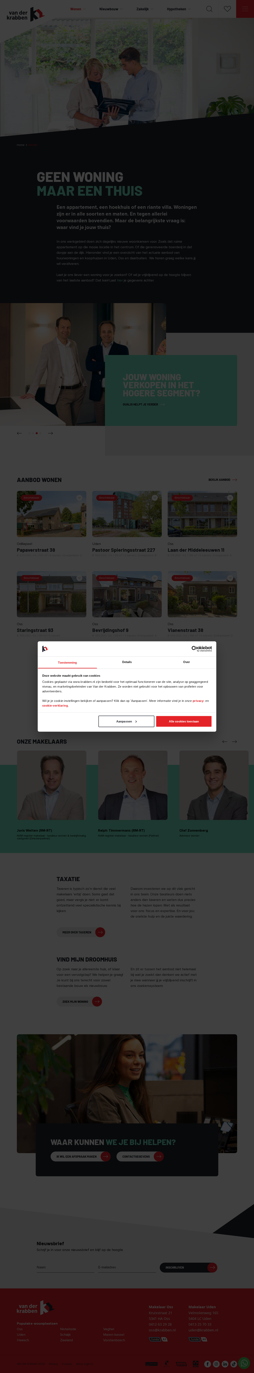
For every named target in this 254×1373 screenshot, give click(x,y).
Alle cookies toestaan (184, 721)
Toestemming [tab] (67, 662)
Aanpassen (124, 721)
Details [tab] (127, 662)
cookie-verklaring (55, 705)
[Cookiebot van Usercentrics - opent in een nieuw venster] (194, 649)
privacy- (199, 700)
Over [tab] (186, 662)
